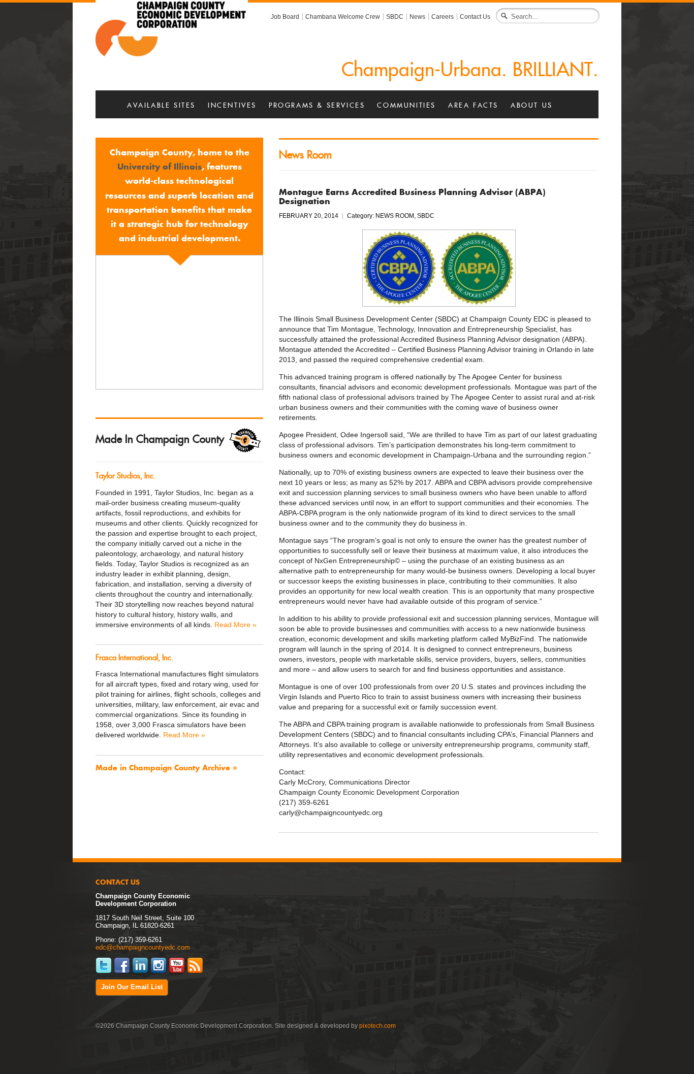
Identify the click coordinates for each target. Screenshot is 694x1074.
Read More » (235, 625)
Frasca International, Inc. (134, 657)
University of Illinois (159, 166)
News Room (305, 154)
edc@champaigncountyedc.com (143, 947)
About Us (532, 105)
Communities (406, 105)
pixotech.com (377, 1025)
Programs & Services (317, 105)
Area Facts (473, 105)
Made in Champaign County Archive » (166, 767)
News (417, 16)
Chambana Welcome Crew (342, 16)
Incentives (232, 105)
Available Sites (161, 105)
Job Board (285, 16)
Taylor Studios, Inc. (125, 475)
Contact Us (475, 16)
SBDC (394, 16)
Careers (442, 16)
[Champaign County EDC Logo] (172, 27)
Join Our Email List (132, 987)
